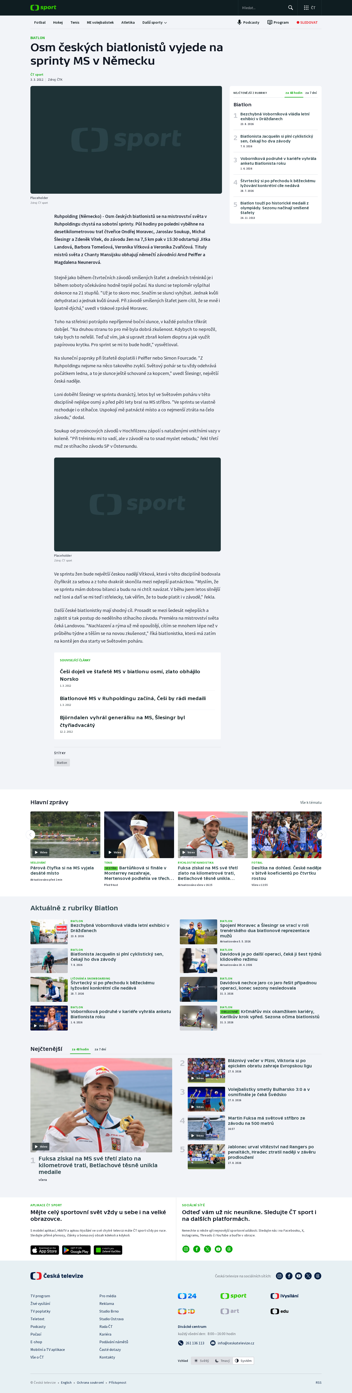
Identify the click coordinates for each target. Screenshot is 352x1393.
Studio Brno (109, 1311)
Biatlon (37, 37)
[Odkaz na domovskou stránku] (50, 8)
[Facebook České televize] (289, 1276)
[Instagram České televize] (279, 1276)
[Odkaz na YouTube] (218, 1249)
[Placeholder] (126, 140)
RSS (319, 1382)
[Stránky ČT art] (230, 1312)
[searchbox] (263, 7)
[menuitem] (39, 22)
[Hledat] (291, 7)
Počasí (35, 1334)
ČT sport (36, 74)
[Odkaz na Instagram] (186, 1249)
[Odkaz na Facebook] (197, 1249)
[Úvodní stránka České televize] (57, 1276)
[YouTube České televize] (298, 1276)
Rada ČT (106, 1326)
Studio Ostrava (111, 1318)
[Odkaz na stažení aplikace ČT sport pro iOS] (44, 1250)
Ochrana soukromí (90, 1382)
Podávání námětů (113, 1341)
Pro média (107, 1295)
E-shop (36, 1341)
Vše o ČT (37, 1357)
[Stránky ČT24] (187, 1297)
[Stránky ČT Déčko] (186, 1312)
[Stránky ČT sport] (233, 1297)
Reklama (106, 1303)
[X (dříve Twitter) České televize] (308, 1276)
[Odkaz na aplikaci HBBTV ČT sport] (108, 1250)
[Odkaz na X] (207, 1249)
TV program (40, 1295)
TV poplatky (40, 1311)
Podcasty (37, 1326)
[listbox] (222, 1361)
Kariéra (105, 1334)
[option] (202, 1360)
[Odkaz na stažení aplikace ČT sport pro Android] (76, 1250)
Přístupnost (117, 1382)
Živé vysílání (40, 1303)
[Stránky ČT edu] (279, 1312)
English (66, 1382)
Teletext (37, 1318)
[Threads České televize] (318, 1276)
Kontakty (107, 1357)
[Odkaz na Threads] (229, 1249)
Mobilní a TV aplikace (47, 1349)
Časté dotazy (110, 1349)
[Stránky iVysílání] (285, 1297)
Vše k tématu (311, 802)
